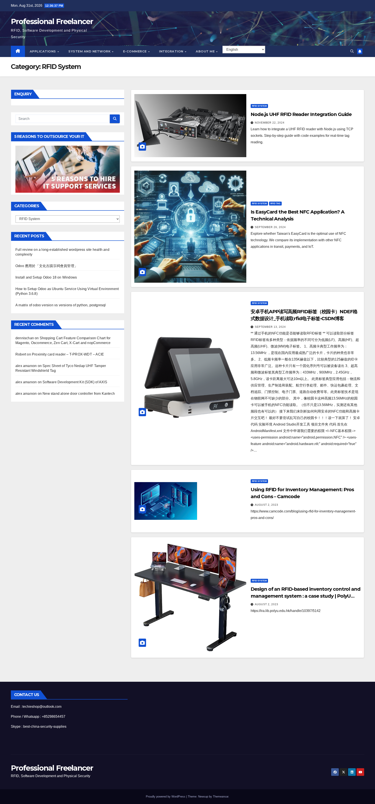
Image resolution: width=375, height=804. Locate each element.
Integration (171, 51)
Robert (20, 354)
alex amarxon (26, 366)
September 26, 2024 (270, 227)
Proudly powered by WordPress (166, 796)
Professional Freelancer (52, 21)
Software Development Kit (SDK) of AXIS (75, 382)
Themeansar (220, 796)
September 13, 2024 (270, 326)
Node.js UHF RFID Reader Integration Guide (301, 114)
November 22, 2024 (270, 122)
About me (206, 51)
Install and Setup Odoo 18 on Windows (46, 277)
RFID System (259, 106)
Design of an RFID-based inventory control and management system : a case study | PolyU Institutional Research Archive (305, 596)
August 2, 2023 (266, 504)
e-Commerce (135, 51)
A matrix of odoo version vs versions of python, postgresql (60, 305)
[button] (352, 51)
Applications (43, 51)
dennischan (24, 338)
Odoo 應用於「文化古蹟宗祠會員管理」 (46, 266)
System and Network (90, 51)
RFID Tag (275, 203)
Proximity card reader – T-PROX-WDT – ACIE (68, 354)
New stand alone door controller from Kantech (79, 394)
